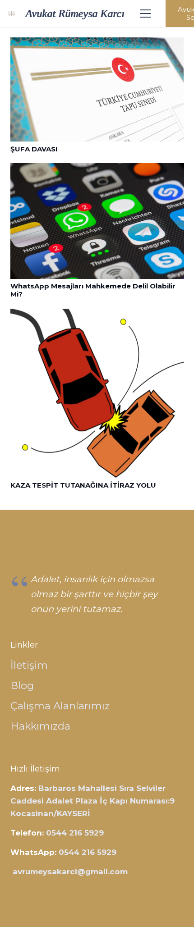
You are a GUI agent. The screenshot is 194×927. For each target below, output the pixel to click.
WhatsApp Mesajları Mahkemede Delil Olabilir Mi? (93, 290)
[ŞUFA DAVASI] (97, 43)
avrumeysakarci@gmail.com (70, 871)
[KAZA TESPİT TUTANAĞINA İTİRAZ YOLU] (97, 315)
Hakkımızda (40, 726)
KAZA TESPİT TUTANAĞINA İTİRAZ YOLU (83, 485)
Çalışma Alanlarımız (60, 705)
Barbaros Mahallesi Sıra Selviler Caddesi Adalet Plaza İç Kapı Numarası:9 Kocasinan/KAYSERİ (92, 801)
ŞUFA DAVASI (34, 149)
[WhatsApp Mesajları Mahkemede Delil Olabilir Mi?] (97, 169)
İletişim (29, 665)
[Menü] (145, 13)
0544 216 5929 (75, 832)
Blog (22, 685)
